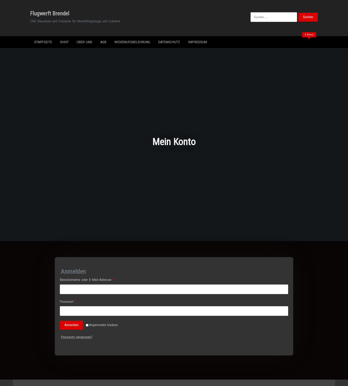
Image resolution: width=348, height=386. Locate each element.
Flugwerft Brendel (49, 13)
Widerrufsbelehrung (132, 42)
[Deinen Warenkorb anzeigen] (308, 43)
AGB (103, 42)
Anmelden (71, 325)
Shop (64, 42)
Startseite (43, 42)
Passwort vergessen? (76, 337)
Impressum (197, 42)
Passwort (76, 302)
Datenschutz (169, 42)
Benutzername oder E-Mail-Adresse (95, 280)
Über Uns (84, 42)
